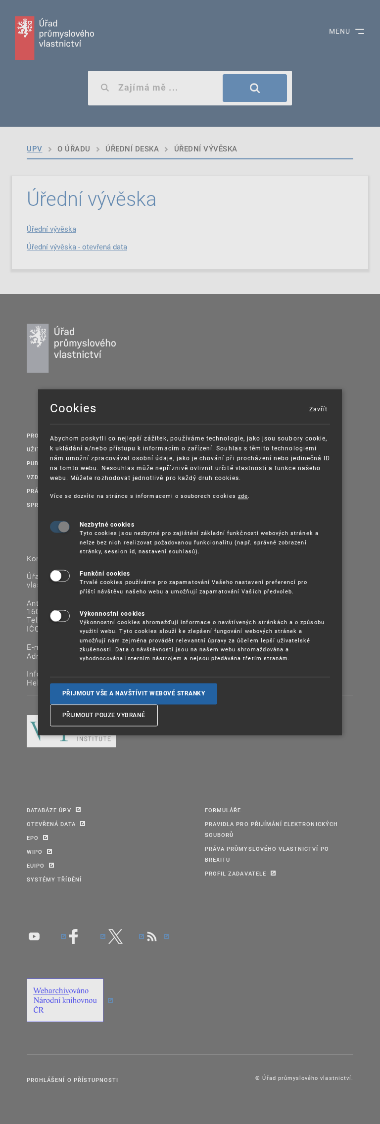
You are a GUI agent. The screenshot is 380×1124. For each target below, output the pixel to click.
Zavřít (318, 409)
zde (243, 495)
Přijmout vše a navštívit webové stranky (133, 693)
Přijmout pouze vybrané (103, 715)
